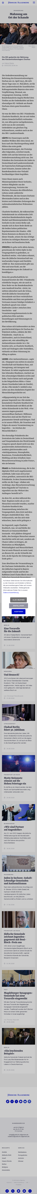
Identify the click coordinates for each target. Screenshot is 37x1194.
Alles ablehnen (18, 600)
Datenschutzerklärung (11, 592)
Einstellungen (18, 606)
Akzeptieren (18, 612)
